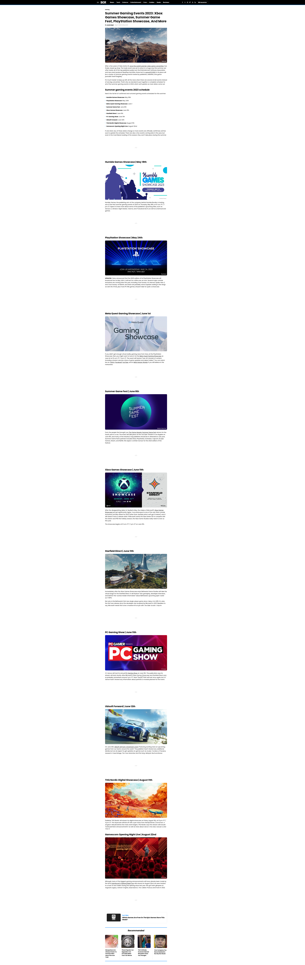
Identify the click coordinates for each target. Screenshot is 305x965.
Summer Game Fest (149, 432)
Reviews (166, 2)
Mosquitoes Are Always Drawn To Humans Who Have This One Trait (111, 953)
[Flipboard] (190, 2)
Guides (151, 2)
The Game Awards (135, 432)
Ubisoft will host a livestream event (126, 747)
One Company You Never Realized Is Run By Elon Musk (160, 952)
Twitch (112, 362)
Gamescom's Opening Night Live (122, 883)
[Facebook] (182, 2)
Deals (159, 2)
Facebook (118, 362)
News (112, 2)
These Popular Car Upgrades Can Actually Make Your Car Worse (128, 952)
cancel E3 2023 (150, 72)
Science (125, 2)
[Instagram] (187, 2)
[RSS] (195, 2)
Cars (145, 2)
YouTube (125, 362)
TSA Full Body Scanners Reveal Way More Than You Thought (143, 952)
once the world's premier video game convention (147, 66)
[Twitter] (185, 2)
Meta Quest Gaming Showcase (150, 356)
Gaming (107, 9)
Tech (118, 2)
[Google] (192, 2)
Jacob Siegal (110, 25)
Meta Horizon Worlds (141, 362)
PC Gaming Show (131, 673)
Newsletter (203, 2)
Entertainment (135, 2)
